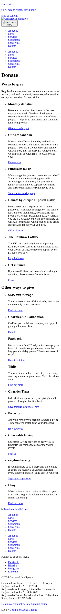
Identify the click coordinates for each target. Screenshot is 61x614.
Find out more (15, 384)
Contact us (13, 42)
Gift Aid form (15, 230)
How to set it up (16, 360)
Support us (14, 39)
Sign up (12, 453)
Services (12, 36)
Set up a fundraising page (21, 193)
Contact (12, 280)
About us (13, 30)
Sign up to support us (19, 478)
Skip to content (9, 15)
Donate (12, 66)
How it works (15, 428)
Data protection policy (13, 604)
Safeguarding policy (36, 604)
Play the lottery (16, 258)
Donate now (14, 162)
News (11, 33)
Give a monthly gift (18, 128)
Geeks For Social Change (23, 609)
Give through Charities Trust (23, 406)
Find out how (15, 310)
